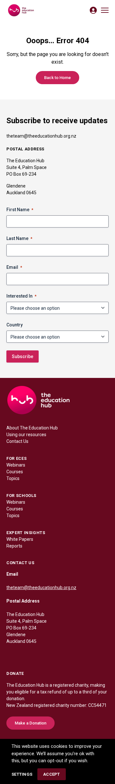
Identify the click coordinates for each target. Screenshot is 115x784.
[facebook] (11, 655)
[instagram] (37, 655)
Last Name (19, 238)
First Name (19, 209)
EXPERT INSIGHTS (25, 532)
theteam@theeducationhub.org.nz (41, 136)
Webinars (15, 465)
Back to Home (57, 77)
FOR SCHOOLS (21, 495)
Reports (14, 545)
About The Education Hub (32, 427)
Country (14, 324)
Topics (12, 478)
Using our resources (26, 434)
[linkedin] (24, 655)
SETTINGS (22, 774)
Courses (14, 471)
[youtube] (50, 655)
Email (14, 267)
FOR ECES (16, 458)
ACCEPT (51, 774)
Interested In (21, 296)
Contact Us (17, 441)
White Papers (19, 539)
